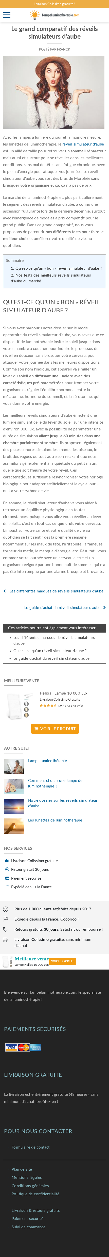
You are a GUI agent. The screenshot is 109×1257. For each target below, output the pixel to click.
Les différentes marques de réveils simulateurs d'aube (55, 591)
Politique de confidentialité (35, 1194)
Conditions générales (30, 1186)
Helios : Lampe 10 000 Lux (63, 693)
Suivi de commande (29, 1227)
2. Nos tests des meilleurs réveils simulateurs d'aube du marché (51, 278)
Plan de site (22, 1169)
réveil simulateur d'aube (83, 144)
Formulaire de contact (30, 1147)
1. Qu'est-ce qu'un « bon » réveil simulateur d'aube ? (56, 268)
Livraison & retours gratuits (36, 1211)
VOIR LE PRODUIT (62, 961)
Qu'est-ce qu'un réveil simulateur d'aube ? (50, 651)
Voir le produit (58, 729)
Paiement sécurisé (28, 1219)
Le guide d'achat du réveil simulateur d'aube (62, 608)
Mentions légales (27, 1178)
